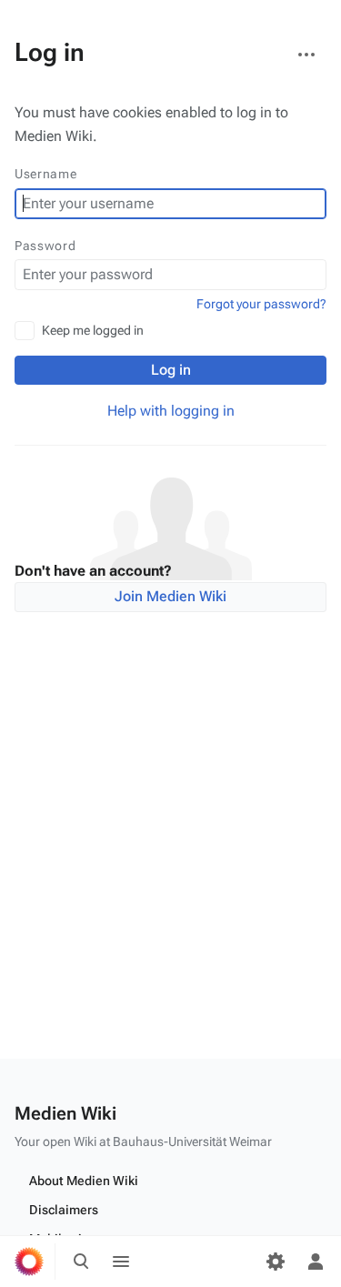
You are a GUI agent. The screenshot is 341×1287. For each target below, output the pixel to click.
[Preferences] (275, 1261)
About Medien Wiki (83, 1180)
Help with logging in (171, 410)
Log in (171, 369)
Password (45, 245)
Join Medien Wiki (170, 596)
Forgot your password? (261, 304)
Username (46, 173)
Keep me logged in (93, 330)
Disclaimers (63, 1209)
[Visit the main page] (29, 1261)
